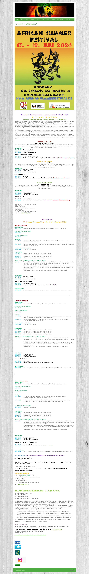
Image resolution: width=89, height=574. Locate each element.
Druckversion (18, 570)
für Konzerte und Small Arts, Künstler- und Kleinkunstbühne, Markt (32, 534)
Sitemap (23, 570)
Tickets (16, 534)
